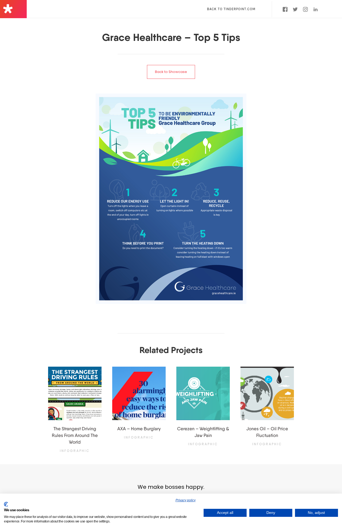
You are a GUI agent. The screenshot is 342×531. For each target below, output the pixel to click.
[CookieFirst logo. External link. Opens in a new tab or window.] (6, 504)
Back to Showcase (171, 71)
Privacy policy (186, 500)
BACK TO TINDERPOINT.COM (231, 9)
